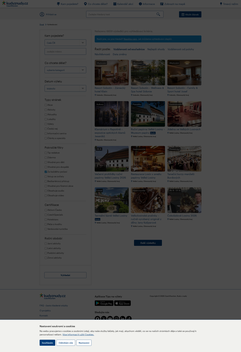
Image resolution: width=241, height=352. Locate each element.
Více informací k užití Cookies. (78, 334)
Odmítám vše (66, 342)
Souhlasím (47, 342)
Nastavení (84, 342)
